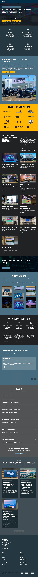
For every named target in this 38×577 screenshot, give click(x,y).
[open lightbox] (7, 291)
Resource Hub (4, 566)
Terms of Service (26, 573)
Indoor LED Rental (23, 559)
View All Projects (19, 531)
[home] (4, 1)
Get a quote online (16, 21)
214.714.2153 (4, 545)
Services (3, 557)
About (3, 554)
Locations (3, 555)
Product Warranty (32, 573)
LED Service (22, 555)
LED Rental (21, 557)
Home (3, 552)
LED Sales (21, 552)
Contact (3, 564)
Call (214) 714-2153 (6, 21)
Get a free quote (5, 72)
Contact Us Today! (19, 453)
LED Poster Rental (23, 562)
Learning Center (4, 562)
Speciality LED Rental (23, 564)
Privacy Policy (22, 573)
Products (3, 559)
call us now (12, 72)
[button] (35, 2)
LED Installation (22, 554)
